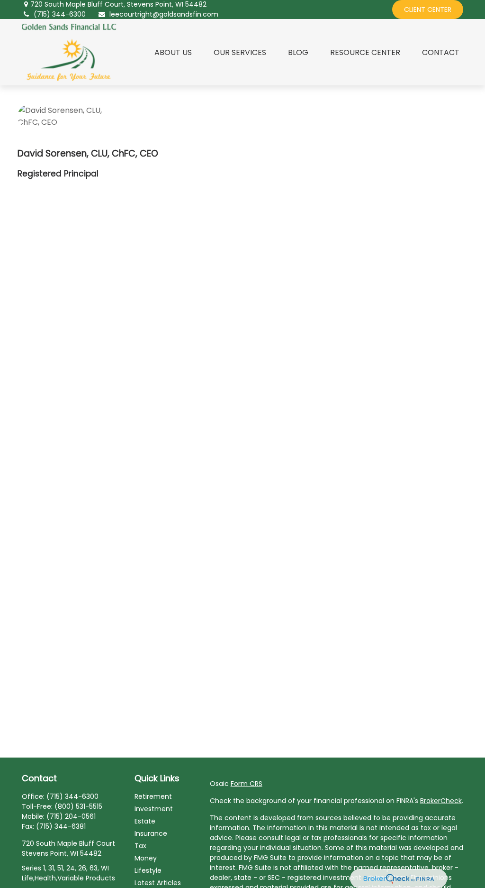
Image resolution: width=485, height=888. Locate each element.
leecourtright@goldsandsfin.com (163, 14)
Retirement (153, 796)
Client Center (427, 9)
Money (146, 858)
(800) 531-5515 (78, 806)
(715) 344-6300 (60, 14)
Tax (140, 846)
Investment (154, 809)
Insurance (151, 833)
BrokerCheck (441, 800)
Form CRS (246, 783)
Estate (145, 821)
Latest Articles (158, 883)
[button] (173, 52)
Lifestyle (148, 870)
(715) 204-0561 (71, 816)
